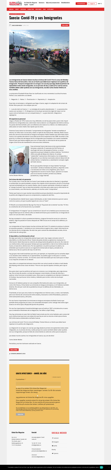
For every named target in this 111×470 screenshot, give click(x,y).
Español (31, 4)
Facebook (56, 438)
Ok (101, 467)
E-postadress (21, 379)
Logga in (92, 3)
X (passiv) (55, 453)
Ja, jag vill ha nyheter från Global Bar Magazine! (31, 388)
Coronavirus (14, 353)
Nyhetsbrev (38, 9)
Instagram (56, 442)
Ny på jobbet (50, 9)
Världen (11, 9)
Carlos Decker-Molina (17, 25)
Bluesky (54, 449)
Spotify (55, 445)
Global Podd (31, 9)
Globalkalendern (65, 3)
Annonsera (41, 3)
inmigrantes (19, 353)
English (26, 4)
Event (44, 9)
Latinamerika (21, 14)
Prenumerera (81, 3)
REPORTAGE (23, 9)
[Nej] (109, 468)
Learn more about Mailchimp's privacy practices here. (29, 410)
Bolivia (11, 14)
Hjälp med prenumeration (53, 3)
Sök (99, 3)
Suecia (24, 353)
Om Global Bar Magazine (30, 3)
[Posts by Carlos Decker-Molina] (10, 25)
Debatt (17, 9)
